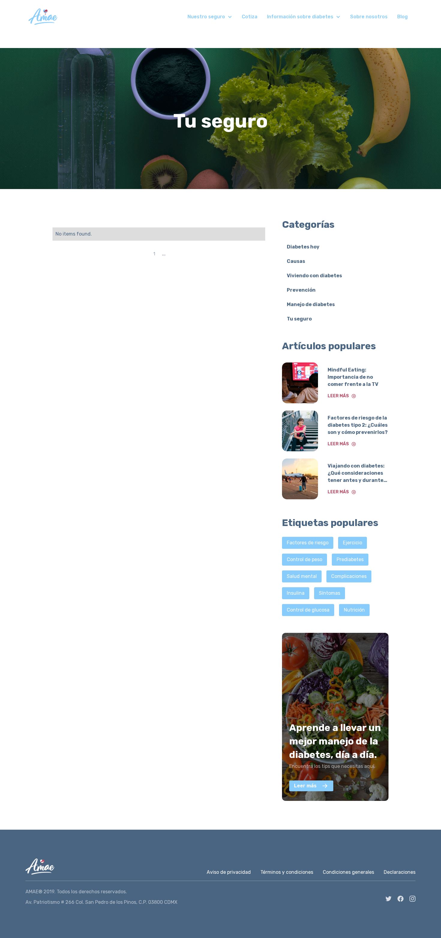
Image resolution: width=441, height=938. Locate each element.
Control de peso (304, 559)
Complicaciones (349, 576)
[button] (210, 17)
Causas (296, 261)
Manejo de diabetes (311, 304)
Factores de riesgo (307, 543)
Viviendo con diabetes (314, 275)
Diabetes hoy (303, 247)
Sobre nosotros (369, 17)
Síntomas (329, 593)
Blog (402, 17)
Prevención (301, 290)
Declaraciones (400, 872)
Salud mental (302, 576)
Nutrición (354, 610)
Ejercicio (352, 543)
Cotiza (249, 17)
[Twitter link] (389, 899)
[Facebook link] (401, 899)
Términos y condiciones (286, 872)
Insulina (295, 593)
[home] (42, 16)
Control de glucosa (308, 610)
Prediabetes (350, 559)
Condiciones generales (348, 872)
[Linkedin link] (413, 899)
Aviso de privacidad (229, 872)
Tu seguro (299, 319)
